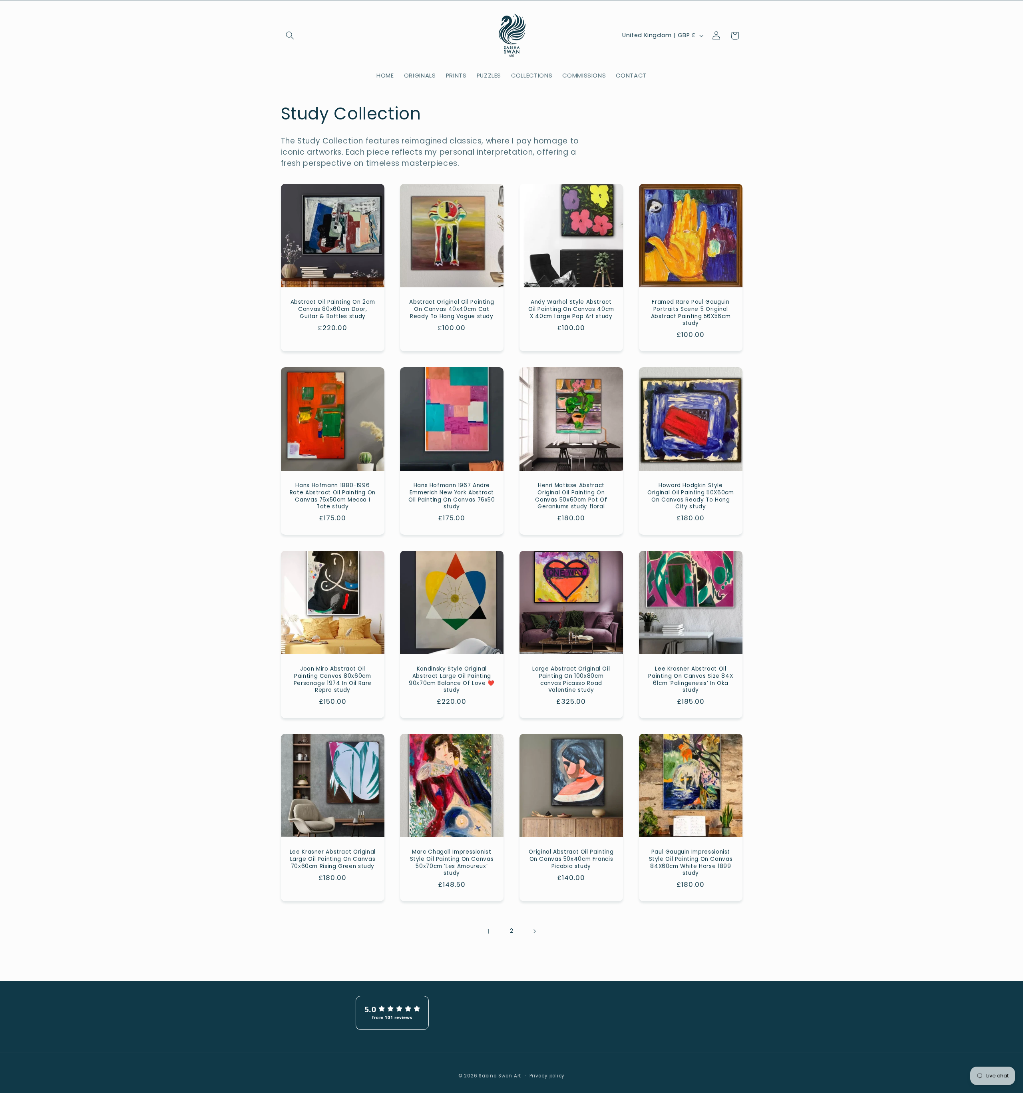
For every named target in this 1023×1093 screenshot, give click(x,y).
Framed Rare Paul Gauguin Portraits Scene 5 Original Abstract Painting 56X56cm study (690, 313)
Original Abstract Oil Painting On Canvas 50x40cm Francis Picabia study (571, 859)
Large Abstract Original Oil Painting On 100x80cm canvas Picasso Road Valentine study (571, 679)
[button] (290, 35)
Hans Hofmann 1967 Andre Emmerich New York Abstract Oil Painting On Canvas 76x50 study (451, 496)
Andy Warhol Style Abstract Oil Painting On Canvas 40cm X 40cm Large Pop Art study (571, 309)
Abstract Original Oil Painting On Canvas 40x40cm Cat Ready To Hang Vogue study (452, 309)
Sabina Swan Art (500, 1076)
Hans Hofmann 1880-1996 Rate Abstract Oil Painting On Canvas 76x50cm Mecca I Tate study (332, 496)
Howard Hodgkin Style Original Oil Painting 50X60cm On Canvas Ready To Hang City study (690, 496)
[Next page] (534, 931)
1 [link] (489, 931)
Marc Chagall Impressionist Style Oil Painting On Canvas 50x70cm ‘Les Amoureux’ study (452, 862)
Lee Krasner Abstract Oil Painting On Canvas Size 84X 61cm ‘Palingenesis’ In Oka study (690, 679)
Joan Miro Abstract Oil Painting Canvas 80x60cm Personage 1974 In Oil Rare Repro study (332, 679)
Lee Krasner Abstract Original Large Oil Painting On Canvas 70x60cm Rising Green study (332, 859)
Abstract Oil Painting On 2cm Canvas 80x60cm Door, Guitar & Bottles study (332, 309)
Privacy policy (547, 1076)
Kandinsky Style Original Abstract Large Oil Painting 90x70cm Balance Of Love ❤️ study (452, 679)
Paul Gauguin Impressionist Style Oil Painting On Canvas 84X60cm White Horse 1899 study (690, 862)
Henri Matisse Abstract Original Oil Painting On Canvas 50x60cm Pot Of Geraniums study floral (571, 496)
